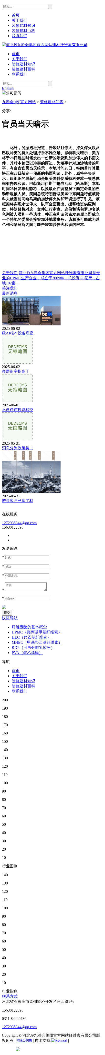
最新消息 (10, 293)
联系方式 (10, 996)
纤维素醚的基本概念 (29, 627)
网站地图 (24, 1040)
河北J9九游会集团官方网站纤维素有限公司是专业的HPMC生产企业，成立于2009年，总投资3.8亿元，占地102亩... (51, 278)
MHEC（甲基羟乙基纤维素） (37, 642)
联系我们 (19, 74)
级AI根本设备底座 (17, 333)
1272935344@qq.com (19, 523)
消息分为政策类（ (17, 448)
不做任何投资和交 (17, 410)
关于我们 (19, 59)
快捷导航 (10, 618)
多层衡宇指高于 (15, 371)
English (8, 88)
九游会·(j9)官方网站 (19, 102)
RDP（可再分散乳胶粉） (33, 647)
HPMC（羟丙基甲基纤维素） (37, 632)
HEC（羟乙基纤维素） (31, 637)
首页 (16, 54)
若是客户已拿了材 (17, 501)
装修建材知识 (23, 64)
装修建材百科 (23, 69)
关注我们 (10, 288)
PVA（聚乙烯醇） (27, 653)
